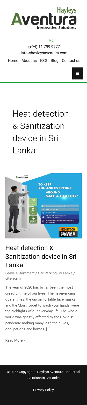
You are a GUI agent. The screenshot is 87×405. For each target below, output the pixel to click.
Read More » (15, 340)
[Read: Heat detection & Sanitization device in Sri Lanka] (43, 206)
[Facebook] (35, 40)
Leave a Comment (20, 273)
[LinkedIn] (43, 40)
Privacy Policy (43, 390)
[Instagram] (51, 40)
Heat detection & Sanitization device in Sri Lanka (41, 256)
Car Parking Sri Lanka (55, 273)
